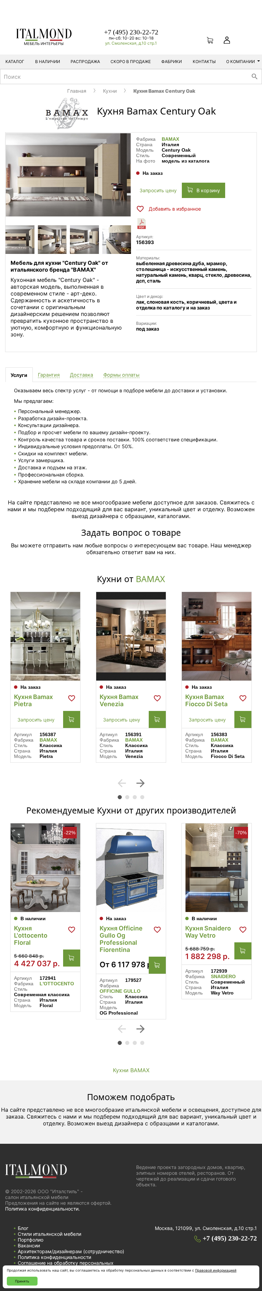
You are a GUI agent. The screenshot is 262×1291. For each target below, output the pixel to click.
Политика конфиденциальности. (42, 1209)
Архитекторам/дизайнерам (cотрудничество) (71, 1251)
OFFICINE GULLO (120, 991)
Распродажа (85, 61)
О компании (240, 61)
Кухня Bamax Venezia (119, 700)
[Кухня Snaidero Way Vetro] (216, 867)
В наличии (47, 61)
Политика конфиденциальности (54, 1257)
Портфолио (30, 1240)
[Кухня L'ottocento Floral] (45, 867)
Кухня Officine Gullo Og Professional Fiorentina (121, 939)
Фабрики (171, 61)
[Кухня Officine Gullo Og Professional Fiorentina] (131, 867)
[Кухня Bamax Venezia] (131, 636)
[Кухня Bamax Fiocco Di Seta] (216, 636)
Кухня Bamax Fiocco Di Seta (206, 700)
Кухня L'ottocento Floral (30, 935)
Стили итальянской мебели (49, 1234)
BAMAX (170, 139)
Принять (22, 1281)
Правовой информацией (215, 1270)
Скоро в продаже (131, 61)
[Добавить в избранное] (71, 698)
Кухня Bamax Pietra (33, 700)
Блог (23, 1228)
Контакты (204, 61)
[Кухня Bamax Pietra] (45, 636)
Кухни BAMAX (131, 1070)
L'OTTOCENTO (57, 983)
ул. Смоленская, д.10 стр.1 (131, 43)
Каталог (14, 61)
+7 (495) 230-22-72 (131, 32)
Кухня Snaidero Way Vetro (208, 932)
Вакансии (29, 1245)
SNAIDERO (223, 976)
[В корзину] (71, 719)
